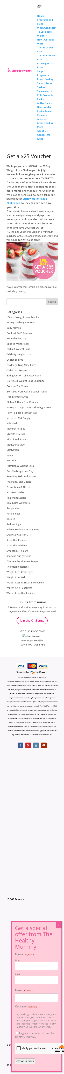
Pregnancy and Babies (18, 481)
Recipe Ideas (13, 513)
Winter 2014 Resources (19, 587)
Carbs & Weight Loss (18, 349)
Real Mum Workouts (18, 503)
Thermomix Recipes (17, 566)
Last (17, 974)
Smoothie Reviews (16, 545)
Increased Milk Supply (18, 418)
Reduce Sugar (14, 524)
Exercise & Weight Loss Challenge (25, 380)
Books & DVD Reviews (19, 333)
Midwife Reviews (15, 434)
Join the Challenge (32, 620)
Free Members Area (17, 396)
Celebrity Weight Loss (18, 354)
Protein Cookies (15, 492)
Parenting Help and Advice (21, 476)
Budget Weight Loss (18, 343)
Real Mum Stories (16, 497)
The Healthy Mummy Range (22, 561)
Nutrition (11, 460)
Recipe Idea (12, 508)
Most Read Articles (17, 439)
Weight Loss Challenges (19, 572)
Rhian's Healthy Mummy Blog (22, 529)
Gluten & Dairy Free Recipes (22, 402)
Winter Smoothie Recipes (20, 593)
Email (24, 990)
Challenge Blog (14, 359)
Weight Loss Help (16, 577)
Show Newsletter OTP (18, 534)
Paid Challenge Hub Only (20, 471)
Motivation (12, 449)
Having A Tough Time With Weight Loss (28, 407)
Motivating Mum (15, 444)
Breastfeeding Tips (17, 338)
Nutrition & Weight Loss (20, 465)
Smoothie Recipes (16, 540)
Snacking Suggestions (18, 556)
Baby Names (13, 327)
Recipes (10, 519)
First (17, 960)
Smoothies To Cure (17, 550)
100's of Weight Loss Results (22, 317)
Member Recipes (15, 428)
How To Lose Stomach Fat (21, 412)
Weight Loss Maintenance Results (25, 582)
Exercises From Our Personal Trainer (26, 391)
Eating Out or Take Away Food (23, 375)
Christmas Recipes (16, 370)
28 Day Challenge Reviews (21, 322)
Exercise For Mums (17, 386)
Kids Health (12, 423)
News (9, 455)
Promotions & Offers (18, 487)
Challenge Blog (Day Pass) (21, 365)
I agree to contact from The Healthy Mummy (34, 1035)
